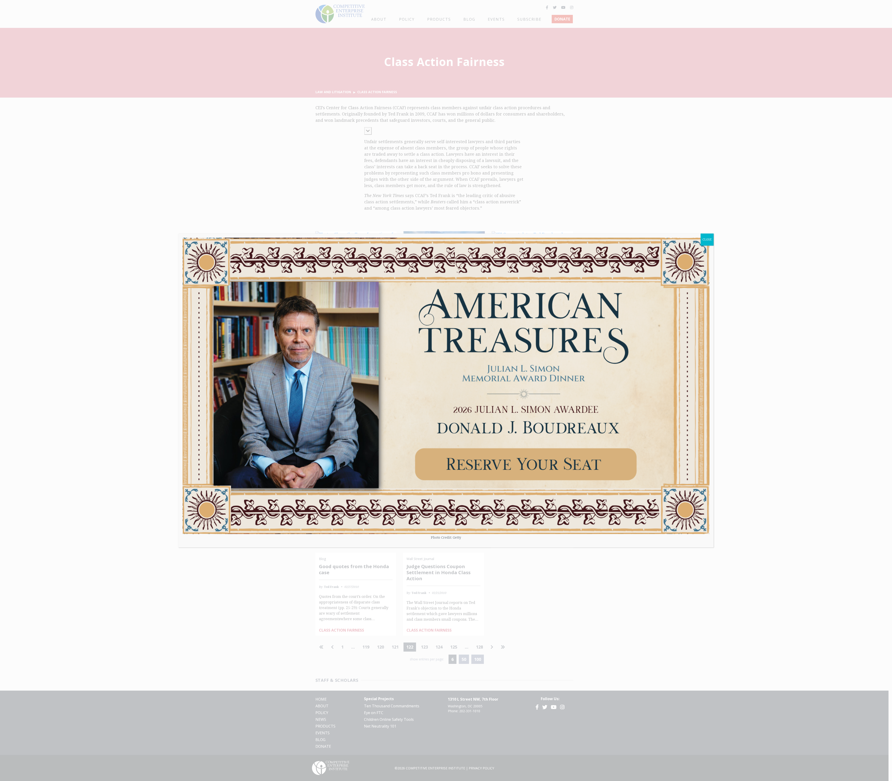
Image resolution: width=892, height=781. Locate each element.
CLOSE (707, 239)
